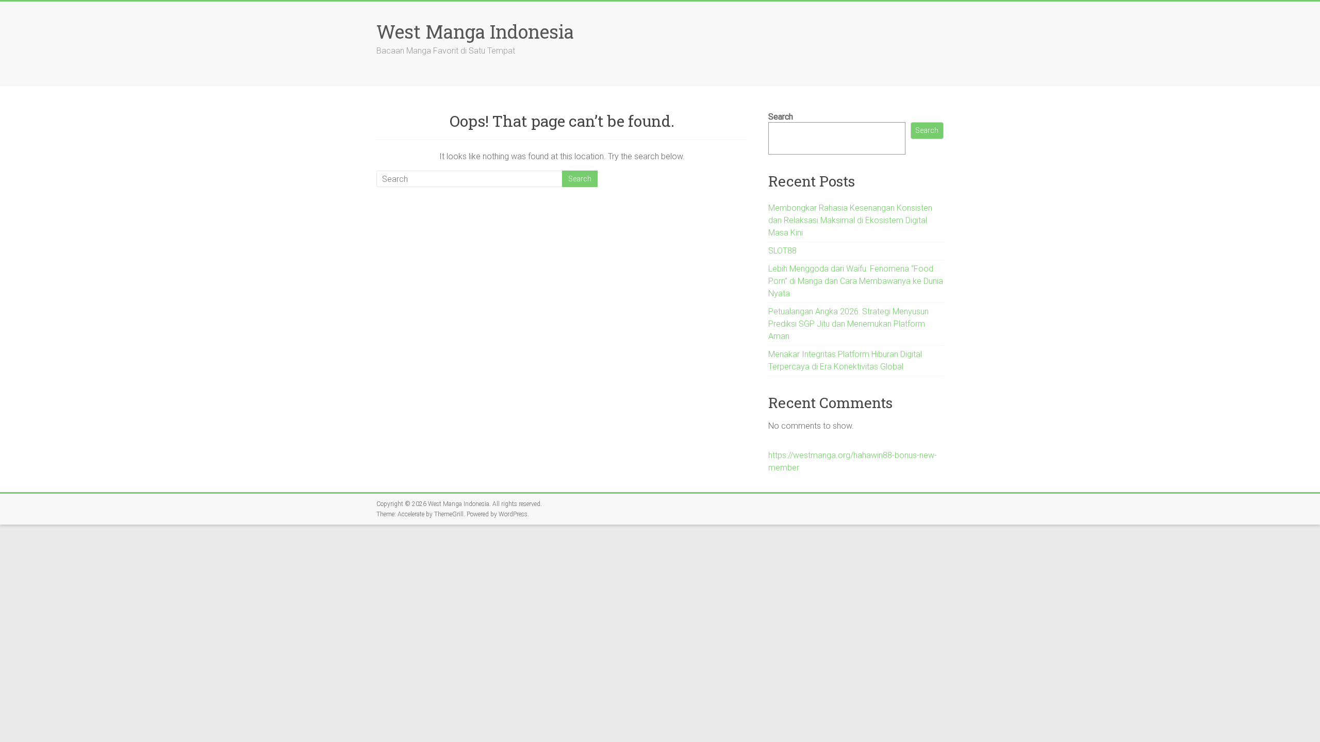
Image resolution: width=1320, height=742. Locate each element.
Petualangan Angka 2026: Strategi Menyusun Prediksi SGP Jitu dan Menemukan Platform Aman (848, 324)
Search (780, 117)
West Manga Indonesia (475, 31)
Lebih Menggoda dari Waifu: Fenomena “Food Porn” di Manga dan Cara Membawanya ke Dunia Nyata (855, 281)
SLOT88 (782, 251)
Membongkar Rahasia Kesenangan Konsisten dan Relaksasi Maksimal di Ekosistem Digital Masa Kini (850, 220)
